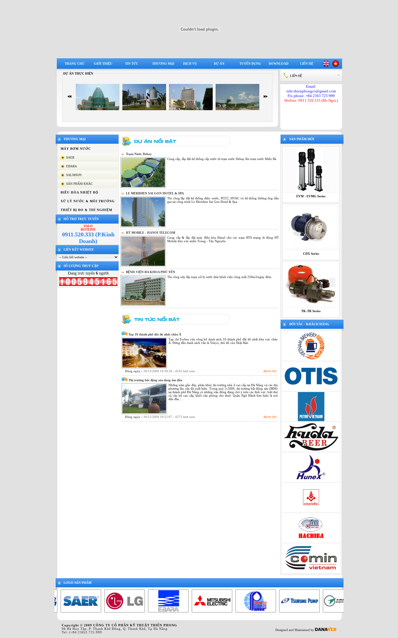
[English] (326, 66)
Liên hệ (306, 63)
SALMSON (74, 175)
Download (278, 63)
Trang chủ (74, 63)
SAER (70, 157)
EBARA (71, 166)
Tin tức (131, 63)
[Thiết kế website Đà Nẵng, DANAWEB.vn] (325, 630)
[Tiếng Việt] (335, 66)
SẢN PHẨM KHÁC (79, 183)
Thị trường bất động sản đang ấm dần (155, 380)
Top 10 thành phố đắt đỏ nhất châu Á (154, 334)
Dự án (219, 63)
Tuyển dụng (250, 63)
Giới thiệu (103, 63)
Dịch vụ (190, 63)
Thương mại (163, 63)
